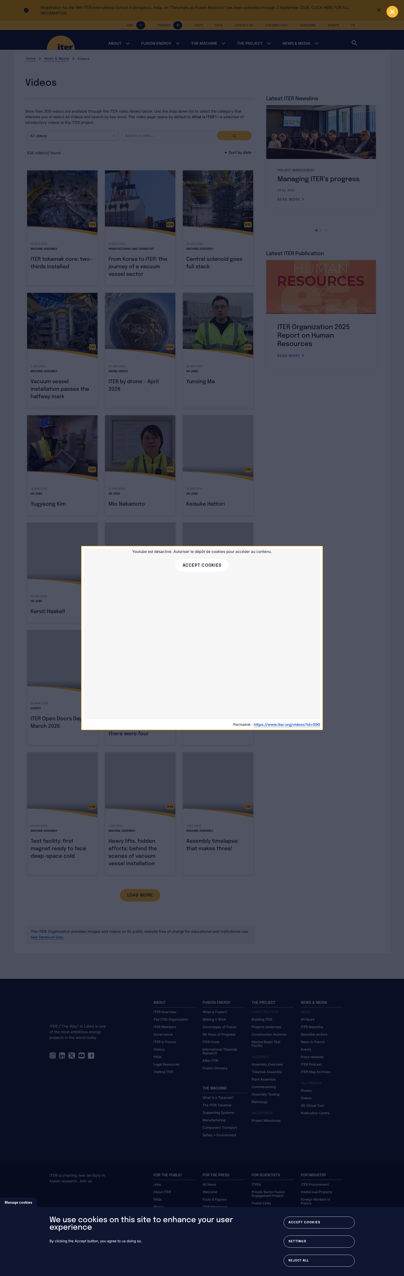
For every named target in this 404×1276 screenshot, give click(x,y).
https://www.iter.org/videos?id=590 (287, 724)
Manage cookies (18, 1202)
